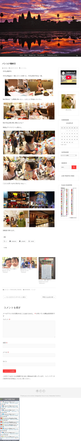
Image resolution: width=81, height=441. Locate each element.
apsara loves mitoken (40, 7)
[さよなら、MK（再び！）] (47, 268)
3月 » (65, 144)
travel (19, 289)
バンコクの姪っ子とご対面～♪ (9, 269)
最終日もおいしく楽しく (26, 269)
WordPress (58, 395)
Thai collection (40, 55)
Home (21, 55)
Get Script (5, 440)
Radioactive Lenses (52, 55)
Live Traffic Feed (10, 399)
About (25, 55)
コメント (6, 319)
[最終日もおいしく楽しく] (28, 262)
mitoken (5, 68)
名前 (5, 343)
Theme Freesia (45, 395)
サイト (5, 361)
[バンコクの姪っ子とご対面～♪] (10, 262)
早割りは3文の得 (48, 297)
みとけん (68, 110)
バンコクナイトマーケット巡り (15, 297)
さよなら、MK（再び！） (45, 280)
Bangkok (27, 289)
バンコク (33, 289)
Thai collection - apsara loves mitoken (11, 419)
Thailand (13, 289)
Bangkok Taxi (32, 55)
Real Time (9, 440)
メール (6, 352)
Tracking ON (14, 440)
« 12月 (62, 144)
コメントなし (23, 68)
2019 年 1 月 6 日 (14, 68)
